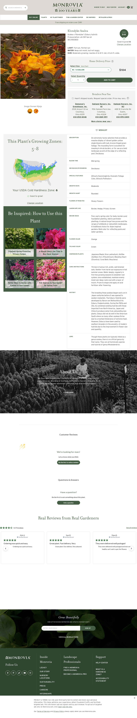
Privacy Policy (59, 711)
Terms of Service (43, 711)
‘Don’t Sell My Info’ (65, 707)
